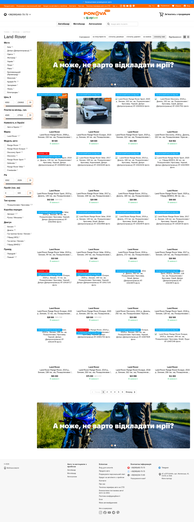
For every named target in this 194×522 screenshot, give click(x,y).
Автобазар (63, 24)
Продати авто (9, 6)
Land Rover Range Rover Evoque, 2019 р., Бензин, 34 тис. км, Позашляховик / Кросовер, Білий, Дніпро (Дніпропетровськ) (94, 138)
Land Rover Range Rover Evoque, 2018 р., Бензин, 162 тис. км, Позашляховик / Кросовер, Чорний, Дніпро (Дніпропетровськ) (133, 373)
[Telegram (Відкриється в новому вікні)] (130, 6)
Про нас (81, 6)
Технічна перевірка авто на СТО (98, 6)
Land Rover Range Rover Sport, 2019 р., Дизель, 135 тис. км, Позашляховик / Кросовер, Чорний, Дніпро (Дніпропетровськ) (54, 197)
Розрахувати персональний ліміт (28, 6)
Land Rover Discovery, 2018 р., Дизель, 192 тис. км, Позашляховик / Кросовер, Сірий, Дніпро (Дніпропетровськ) (172, 137)
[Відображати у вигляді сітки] (184, 37)
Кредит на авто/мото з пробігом (55, 6)
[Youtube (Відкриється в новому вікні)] (127, 6)
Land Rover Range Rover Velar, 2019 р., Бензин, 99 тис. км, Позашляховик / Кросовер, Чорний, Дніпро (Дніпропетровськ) (54, 255)
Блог (101, 499)
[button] (192, 2)
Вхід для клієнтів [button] (106, 468)
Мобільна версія (12, 468)
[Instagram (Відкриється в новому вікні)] (121, 6)
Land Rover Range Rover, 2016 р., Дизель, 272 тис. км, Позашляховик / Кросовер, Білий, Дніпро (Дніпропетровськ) (133, 255)
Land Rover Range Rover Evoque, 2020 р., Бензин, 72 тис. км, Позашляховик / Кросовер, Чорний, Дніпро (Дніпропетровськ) (54, 314)
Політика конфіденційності (109, 496)
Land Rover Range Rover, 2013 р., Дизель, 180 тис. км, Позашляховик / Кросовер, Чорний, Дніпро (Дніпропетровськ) (133, 197)
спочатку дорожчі (133, 37)
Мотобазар (79, 24)
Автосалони (95, 24)
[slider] (5, 106)
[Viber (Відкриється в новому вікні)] (134, 6)
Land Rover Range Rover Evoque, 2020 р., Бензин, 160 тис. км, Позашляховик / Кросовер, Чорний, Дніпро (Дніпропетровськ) (94, 314)
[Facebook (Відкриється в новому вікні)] (124, 6)
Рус (153, 6)
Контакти (72, 6)
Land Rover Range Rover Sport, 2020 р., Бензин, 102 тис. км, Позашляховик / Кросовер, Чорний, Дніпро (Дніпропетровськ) (133, 138)
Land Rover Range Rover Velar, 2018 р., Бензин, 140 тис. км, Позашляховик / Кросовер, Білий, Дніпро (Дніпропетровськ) (94, 255)
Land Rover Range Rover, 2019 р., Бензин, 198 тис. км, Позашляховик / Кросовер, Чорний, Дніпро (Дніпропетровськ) (54, 373)
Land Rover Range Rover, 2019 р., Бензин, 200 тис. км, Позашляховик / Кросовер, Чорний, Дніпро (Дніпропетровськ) (93, 373)
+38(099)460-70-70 (18, 14)
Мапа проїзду (167, 478)
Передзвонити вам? (138, 478)
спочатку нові (159, 37)
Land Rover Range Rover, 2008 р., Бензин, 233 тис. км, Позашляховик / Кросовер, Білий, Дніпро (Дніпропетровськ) (54, 138)
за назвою (147, 37)
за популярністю (99, 37)
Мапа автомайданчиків (108, 503)
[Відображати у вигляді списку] (188, 37)
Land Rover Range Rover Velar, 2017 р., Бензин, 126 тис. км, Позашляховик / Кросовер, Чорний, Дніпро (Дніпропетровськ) (172, 255)
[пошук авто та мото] (108, 24)
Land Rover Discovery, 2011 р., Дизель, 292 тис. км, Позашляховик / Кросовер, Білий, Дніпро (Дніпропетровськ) (133, 313)
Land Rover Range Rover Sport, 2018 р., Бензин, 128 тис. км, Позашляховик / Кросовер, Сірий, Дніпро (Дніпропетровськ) (172, 314)
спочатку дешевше (116, 37)
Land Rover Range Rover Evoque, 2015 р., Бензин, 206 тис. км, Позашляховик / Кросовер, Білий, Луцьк (172, 372)
